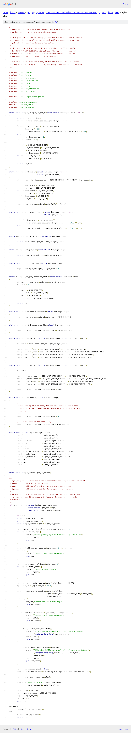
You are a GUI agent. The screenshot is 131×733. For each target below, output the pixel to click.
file (55, 22)
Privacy (22, 729)
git (28, 12)
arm (117, 12)
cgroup (40, 12)
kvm (110, 12)
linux (5, 12)
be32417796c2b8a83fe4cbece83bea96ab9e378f (71, 12)
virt (104, 12)
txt (120, 729)
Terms (29, 729)
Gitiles (15, 729)
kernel (21, 12)
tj (33, 12)
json (126, 729)
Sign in (125, 4)
